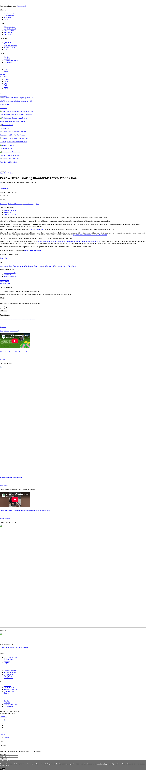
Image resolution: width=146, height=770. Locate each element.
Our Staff (7, 59)
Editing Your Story (10, 27)
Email (5, 307)
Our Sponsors (8, 62)
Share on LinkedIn (10, 210)
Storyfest (7, 19)
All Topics (3, 76)
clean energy (4, 266)
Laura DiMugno (4, 188)
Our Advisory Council (11, 61)
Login (6, 71)
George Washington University (9, 331)
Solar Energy (72, 266)
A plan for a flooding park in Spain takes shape (11, 477)
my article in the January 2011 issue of (90, 235)
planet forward (21, 6)
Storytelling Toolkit (10, 29)
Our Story (7, 57)
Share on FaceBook (10, 214)
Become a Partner (9, 47)
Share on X (7, 212)
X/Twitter (3, 298)
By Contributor (9, 16)
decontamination (22, 266)
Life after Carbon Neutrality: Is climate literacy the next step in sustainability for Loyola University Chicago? (25, 510)
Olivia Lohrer (3, 359)
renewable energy (61, 266)
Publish (2, 74)
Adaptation (3, 204)
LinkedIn (3, 745)
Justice (6, 85)
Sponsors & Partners (21, 647)
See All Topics (4, 280)
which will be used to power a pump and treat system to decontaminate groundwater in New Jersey (69, 241)
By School (7, 17)
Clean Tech (12, 266)
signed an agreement (36, 229)
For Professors (8, 34)
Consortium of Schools (7, 647)
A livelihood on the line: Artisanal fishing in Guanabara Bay (14, 351)
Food (5, 83)
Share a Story (8, 42)
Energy (6, 81)
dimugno (30, 266)
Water (6, 88)
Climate (6, 79)
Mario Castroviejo (4, 485)
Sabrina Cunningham (5, 518)
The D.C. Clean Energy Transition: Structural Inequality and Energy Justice (17, 319)
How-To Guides (9, 31)
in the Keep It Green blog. (32, 250)
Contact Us (3, 717)
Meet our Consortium (10, 46)
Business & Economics (15, 204)
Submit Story (4, 258)
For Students (8, 32)
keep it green (38, 266)
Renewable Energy (29, 204)
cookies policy (101, 764)
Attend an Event (9, 44)
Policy (6, 87)
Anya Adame (3, 327)
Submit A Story (4, 281)
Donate (6, 49)
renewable (52, 266)
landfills (45, 266)
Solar (37, 204)
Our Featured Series (10, 14)
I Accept (2, 769)
